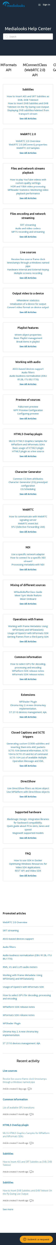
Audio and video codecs (28, 228)
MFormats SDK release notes (28, 674)
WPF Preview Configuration (28, 410)
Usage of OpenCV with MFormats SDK (28, 633)
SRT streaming (28, 224)
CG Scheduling (28, 489)
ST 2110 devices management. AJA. (28, 712)
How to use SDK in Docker (28, 860)
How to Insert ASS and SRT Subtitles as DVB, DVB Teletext (27, 1163)
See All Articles (28, 118)
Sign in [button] (46, 4)
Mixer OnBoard (28, 598)
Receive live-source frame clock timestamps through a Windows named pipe (28, 263)
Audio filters (28, 372)
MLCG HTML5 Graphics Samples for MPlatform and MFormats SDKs (26, 1135)
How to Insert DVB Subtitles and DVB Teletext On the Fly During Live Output (27, 1192)
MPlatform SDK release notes (28, 670)
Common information (15, 1099)
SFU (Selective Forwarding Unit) (28, 526)
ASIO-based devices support (28, 368)
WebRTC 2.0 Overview (28, 141)
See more (8, 1209)
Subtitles (8, 1153)
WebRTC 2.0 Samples (28, 147)
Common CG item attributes (28, 478)
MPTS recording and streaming (28, 231)
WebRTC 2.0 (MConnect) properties (28, 144)
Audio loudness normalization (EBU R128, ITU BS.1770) (27, 957)
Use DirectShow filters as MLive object (28, 788)
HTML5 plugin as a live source (28, 451)
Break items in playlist (28, 341)
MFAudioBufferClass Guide (28, 591)
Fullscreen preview (28, 406)
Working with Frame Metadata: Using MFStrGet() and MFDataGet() (22, 977)
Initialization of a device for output (28, 303)
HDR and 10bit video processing (28, 186)
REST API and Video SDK (28, 870)
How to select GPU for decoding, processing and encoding (27, 997)
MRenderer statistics (28, 300)
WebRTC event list (28, 523)
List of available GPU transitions (18, 1107)
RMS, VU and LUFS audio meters (20, 966)
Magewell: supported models (28, 832)
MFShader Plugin (28, 701)
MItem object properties (28, 334)
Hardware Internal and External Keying (28, 269)
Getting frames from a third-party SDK (28, 636)
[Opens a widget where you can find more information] (36, 1239)
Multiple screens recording (28, 273)
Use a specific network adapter (28, 554)
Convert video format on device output (28, 307)
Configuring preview (28, 413)
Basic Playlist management (28, 338)
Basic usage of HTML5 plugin (28, 447)
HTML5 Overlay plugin (16, 1125)
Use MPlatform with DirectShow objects (28, 791)
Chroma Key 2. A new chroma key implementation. (20, 1033)
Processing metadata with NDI (28, 564)
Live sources (10, 1070)
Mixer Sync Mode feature (28, 595)
